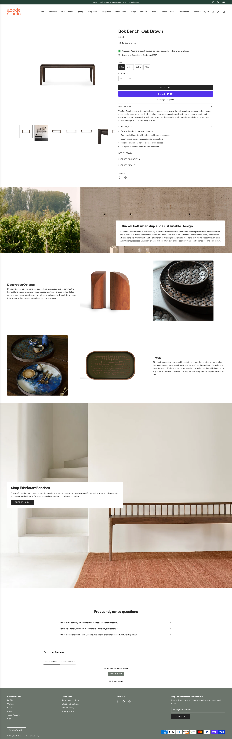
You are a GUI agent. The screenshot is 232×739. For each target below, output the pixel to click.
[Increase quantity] (130, 78)
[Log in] (218, 11)
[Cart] (223, 11)
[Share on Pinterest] (125, 178)
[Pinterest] (223, 2)
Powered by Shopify (32, 736)
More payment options (165, 100)
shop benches (22, 502)
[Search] (213, 11)
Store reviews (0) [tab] (68, 662)
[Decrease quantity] (121, 78)
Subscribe (181, 717)
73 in (147, 67)
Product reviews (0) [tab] (51, 662)
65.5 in (138, 67)
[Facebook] (213, 2)
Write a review (116, 674)
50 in (121, 67)
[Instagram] (218, 2)
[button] (21, 74)
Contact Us (107, 2)
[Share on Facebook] (119, 178)
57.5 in (130, 67)
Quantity (123, 73)
